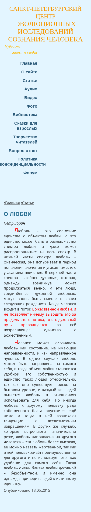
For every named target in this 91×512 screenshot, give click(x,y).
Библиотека (25, 114)
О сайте (29, 71)
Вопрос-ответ (23, 150)
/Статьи (27, 202)
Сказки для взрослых (25, 126)
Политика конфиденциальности (21, 162)
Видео (30, 97)
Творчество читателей (25, 139)
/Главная (12, 202)
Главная (28, 63)
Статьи (30, 80)
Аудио (30, 88)
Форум (30, 172)
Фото (32, 106)
